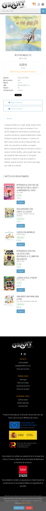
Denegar (29, 508)
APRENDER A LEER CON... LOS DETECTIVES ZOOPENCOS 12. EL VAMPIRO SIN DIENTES (28, 255)
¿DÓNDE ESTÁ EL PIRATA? (27, 277)
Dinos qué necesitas (23, 369)
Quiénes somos (23, 400)
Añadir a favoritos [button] (16, 102)
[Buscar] (43, 11)
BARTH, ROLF (23, 59)
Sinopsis (9, 118)
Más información (26, 503)
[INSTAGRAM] (24, 354)
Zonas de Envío (23, 406)
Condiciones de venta (23, 386)
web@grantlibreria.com (23, 366)
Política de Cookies (23, 383)
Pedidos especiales (23, 403)
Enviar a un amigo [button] (16, 109)
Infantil (20, 83)
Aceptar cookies (19, 508)
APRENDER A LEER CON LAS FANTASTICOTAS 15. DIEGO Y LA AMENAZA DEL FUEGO (27, 188)
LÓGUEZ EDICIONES (23, 78)
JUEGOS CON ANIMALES (26, 232)
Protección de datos (23, 389)
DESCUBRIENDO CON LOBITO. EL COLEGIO (25, 210)
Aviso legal (23, 379)
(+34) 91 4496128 (23, 363)
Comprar (21, 202)
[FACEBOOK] (21, 354)
